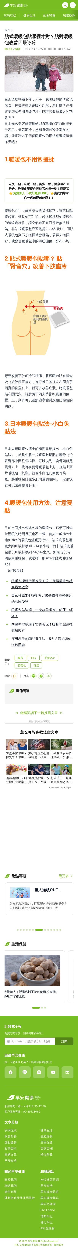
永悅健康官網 (50, 1179)
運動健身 (11, 1142)
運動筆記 (47, 1216)
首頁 (7, 30)
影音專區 (11, 1148)
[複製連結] (49, 676)
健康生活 (47, 1130)
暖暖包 (22, 665)
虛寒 (20, 657)
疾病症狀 (11, 1130)
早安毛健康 (48, 1204)
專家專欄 (47, 1148)
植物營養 (47, 1154)
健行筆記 (47, 1222)
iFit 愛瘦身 (48, 1228)
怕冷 (33, 657)
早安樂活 (11, 1160)
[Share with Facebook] (41, 676)
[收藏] (14, 676)
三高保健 (47, 1142)
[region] (39, 191)
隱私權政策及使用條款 (20, 1198)
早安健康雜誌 (50, 1198)
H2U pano (48, 1210)
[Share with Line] (33, 676)
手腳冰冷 (49, 657)
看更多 (64, 876)
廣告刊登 (11, 1192)
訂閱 (64, 1041)
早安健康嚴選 (50, 1192)
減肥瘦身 (47, 1136)
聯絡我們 (11, 1186)
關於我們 (11, 1179)
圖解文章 (11, 1154)
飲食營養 (11, 1136)
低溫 (36, 665)
